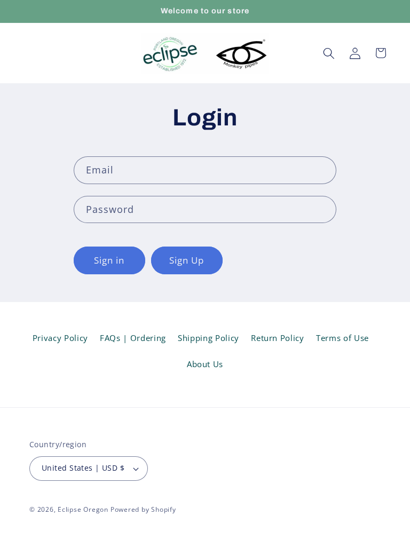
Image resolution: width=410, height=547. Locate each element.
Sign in (109, 260)
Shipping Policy (208, 338)
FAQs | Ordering (133, 338)
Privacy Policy (60, 338)
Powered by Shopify (143, 509)
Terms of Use (342, 338)
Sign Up (186, 260)
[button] (329, 53)
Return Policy (277, 338)
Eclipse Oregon (83, 509)
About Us (205, 364)
